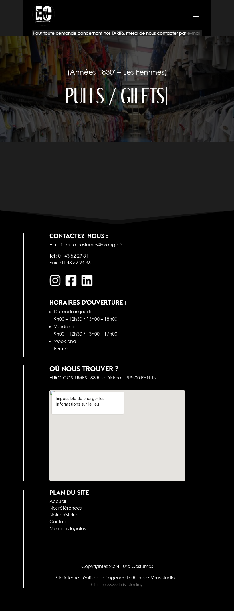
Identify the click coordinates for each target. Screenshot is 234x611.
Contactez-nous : (78, 236)
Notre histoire (63, 515)
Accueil (57, 501)
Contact (58, 521)
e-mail (193, 33)
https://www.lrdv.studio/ (117, 584)
